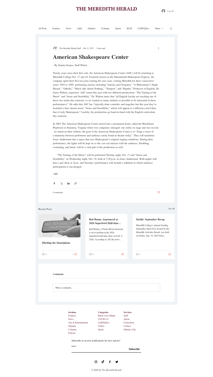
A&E (79, 28)
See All (172, 208)
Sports (118, 28)
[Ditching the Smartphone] (59, 225)
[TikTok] (103, 362)
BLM (129, 28)
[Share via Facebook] (54, 183)
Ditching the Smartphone (56, 243)
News (68, 28)
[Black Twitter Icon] (117, 362)
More (157, 28)
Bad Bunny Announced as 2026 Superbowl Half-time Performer (103, 221)
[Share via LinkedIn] (68, 183)
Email (73, 346)
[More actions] (158, 48)
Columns (105, 28)
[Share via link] (75, 183)
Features (56, 28)
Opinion (91, 28)
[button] (171, 28)
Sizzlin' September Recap (150, 219)
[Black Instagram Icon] (96, 362)
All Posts (42, 28)
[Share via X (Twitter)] (61, 183)
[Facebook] (110, 362)
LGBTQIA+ (143, 28)
